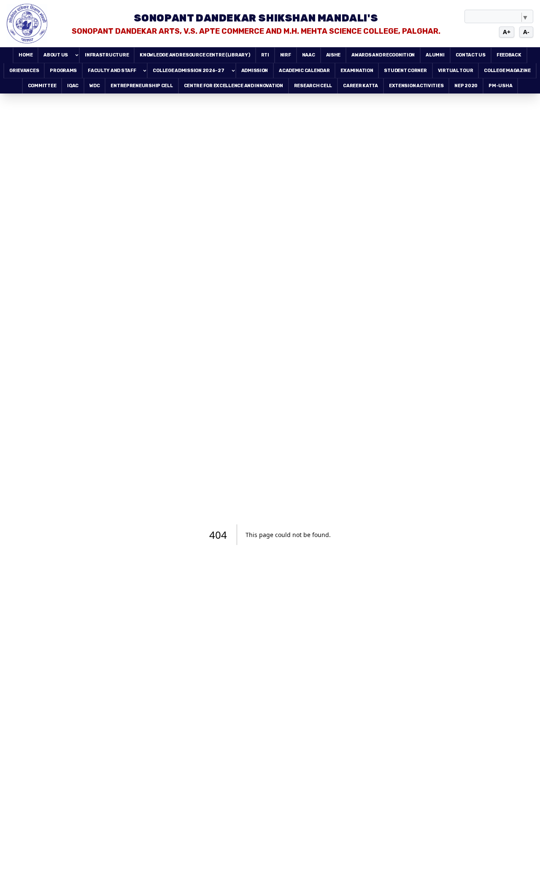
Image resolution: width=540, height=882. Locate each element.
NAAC (308, 55)
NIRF (285, 55)
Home (25, 55)
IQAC (72, 85)
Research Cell (313, 85)
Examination (356, 70)
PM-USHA (500, 85)
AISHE (333, 55)
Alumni (435, 55)
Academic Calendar (304, 70)
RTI (265, 55)
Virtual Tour (455, 70)
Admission (254, 70)
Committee (42, 85)
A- (526, 32)
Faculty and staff (112, 70)
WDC (94, 85)
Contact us (471, 55)
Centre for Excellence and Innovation (233, 85)
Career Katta (360, 85)
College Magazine (507, 70)
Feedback (509, 55)
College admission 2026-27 (188, 70)
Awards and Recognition (383, 55)
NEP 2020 (466, 85)
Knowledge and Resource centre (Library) (195, 55)
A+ (506, 32)
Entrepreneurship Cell (142, 85)
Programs (63, 70)
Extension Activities (416, 85)
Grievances (24, 70)
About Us (55, 55)
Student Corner (405, 70)
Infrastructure (107, 55)
